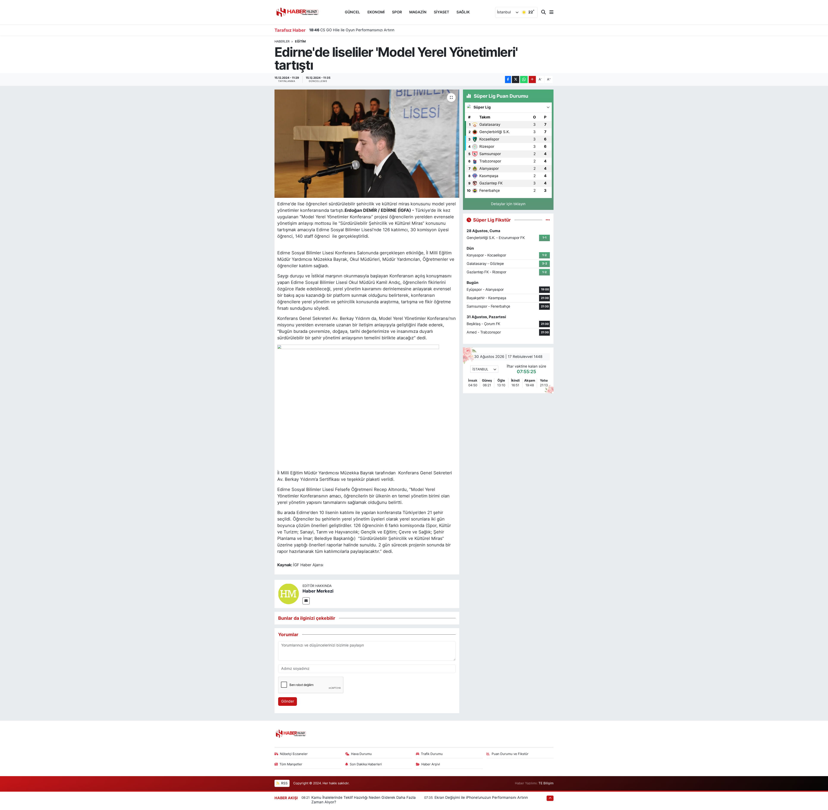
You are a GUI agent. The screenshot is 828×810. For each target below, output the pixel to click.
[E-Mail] (306, 600)
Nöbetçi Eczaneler (294, 754)
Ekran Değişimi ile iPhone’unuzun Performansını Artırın (481, 797)
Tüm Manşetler (290, 764)
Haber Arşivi (430, 764)
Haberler (282, 41)
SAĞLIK (463, 12)
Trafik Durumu (432, 754)
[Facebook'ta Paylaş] (508, 79)
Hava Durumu (361, 754)
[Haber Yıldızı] (297, 12)
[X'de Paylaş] (515, 79)
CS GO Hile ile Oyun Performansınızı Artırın (351, 30)
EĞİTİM (300, 41)
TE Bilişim (546, 783)
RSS (284, 783)
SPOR (397, 12)
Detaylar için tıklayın (508, 204)
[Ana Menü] (550, 12)
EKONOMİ (376, 12)
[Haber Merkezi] (288, 593)
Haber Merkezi (318, 591)
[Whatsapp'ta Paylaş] (524, 79)
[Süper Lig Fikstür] (548, 220)
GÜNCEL (352, 12)
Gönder (287, 701)
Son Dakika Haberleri (366, 764)
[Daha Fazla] (532, 79)
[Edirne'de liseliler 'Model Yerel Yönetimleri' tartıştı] (366, 144)
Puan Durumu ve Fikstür (510, 754)
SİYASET (441, 12)
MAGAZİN (418, 12)
